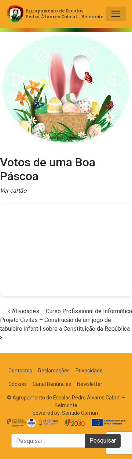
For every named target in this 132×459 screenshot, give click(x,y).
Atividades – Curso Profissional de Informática (71, 311)
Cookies (17, 384)
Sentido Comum (81, 413)
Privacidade (89, 370)
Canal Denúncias (52, 384)
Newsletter (89, 384)
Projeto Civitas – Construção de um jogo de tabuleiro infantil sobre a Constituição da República (65, 324)
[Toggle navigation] (116, 14)
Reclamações (54, 370)
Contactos (20, 370)
